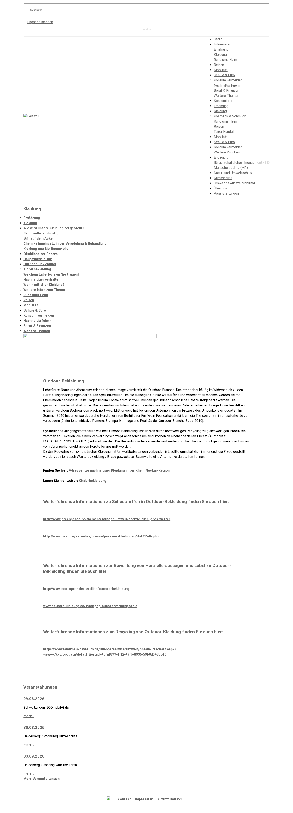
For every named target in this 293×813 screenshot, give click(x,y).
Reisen (219, 65)
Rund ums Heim (225, 60)
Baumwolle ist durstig (41, 233)
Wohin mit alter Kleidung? (44, 285)
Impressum (144, 799)
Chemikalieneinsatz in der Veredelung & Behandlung (65, 244)
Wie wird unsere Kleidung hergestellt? (53, 228)
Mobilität (221, 70)
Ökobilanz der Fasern (40, 254)
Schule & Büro (224, 75)
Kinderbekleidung (37, 269)
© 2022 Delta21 (169, 799)
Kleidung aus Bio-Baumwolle (45, 249)
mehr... (28, 716)
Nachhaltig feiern (227, 85)
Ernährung (221, 49)
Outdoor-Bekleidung (39, 264)
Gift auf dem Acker (38, 238)
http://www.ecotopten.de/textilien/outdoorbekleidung (86, 589)
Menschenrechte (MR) (231, 168)
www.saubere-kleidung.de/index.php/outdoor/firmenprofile (90, 606)
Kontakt (124, 799)
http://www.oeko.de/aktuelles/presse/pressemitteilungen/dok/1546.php (101, 536)
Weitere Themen (226, 96)
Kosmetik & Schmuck (230, 116)
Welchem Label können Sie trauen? (51, 274)
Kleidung (220, 54)
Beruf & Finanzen (226, 90)
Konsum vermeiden (228, 80)
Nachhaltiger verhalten (41, 280)
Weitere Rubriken (227, 152)
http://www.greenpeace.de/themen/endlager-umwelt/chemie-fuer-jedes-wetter (106, 519)
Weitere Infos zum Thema (44, 290)
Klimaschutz (223, 178)
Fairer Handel (224, 132)
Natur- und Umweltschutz (233, 173)
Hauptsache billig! (37, 259)
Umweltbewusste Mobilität (234, 183)
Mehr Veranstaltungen (41, 779)
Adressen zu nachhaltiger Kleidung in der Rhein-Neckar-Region (119, 470)
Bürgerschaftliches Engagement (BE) (242, 162)
